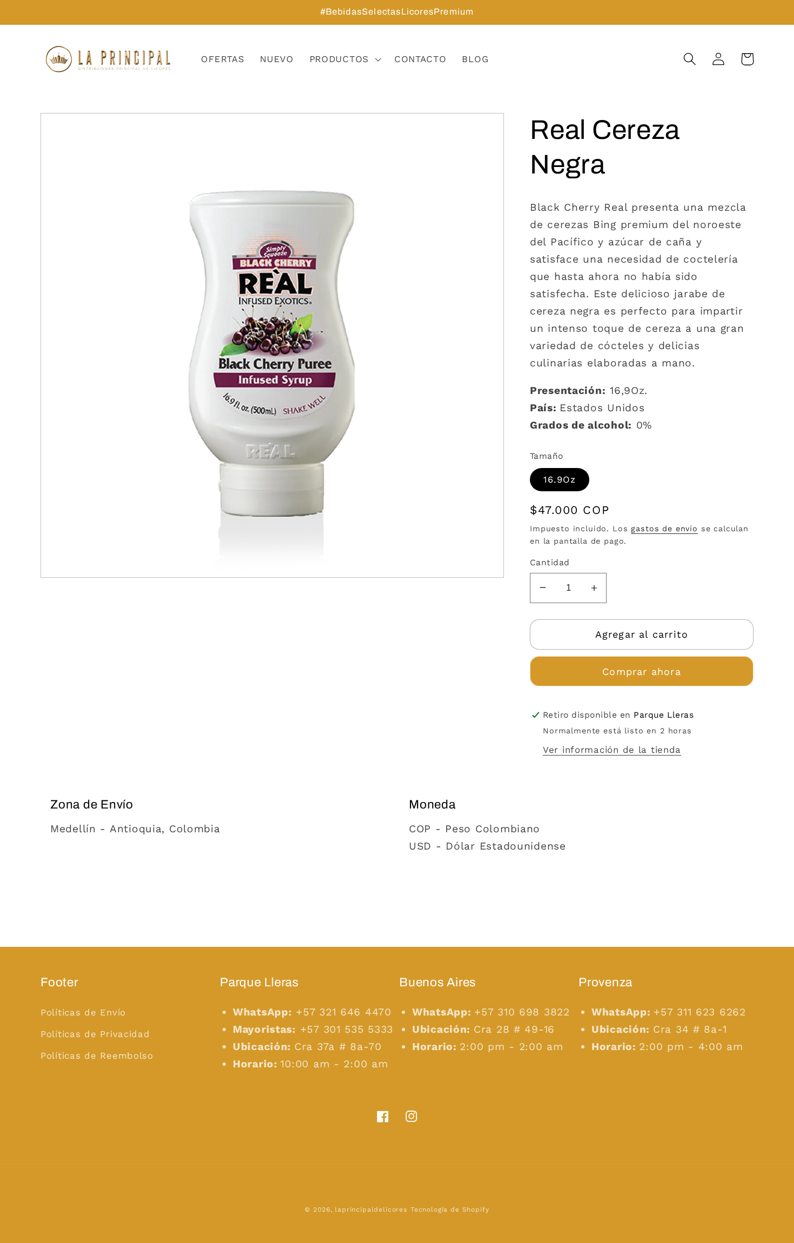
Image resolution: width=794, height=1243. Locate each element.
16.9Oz (559, 479)
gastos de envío (664, 528)
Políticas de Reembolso (97, 1055)
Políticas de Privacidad (95, 1033)
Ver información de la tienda (612, 749)
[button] (343, 59)
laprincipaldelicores (371, 1209)
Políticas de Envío (83, 1012)
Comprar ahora (641, 671)
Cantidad (550, 562)
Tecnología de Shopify (450, 1209)
